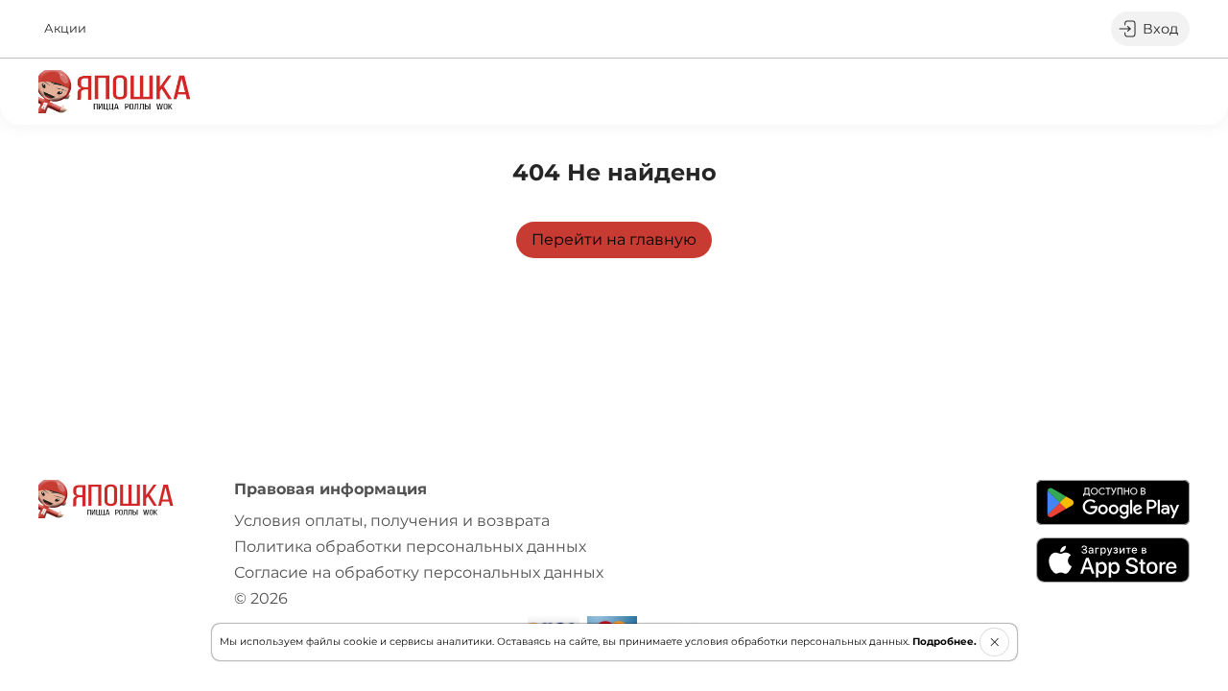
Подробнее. (944, 641)
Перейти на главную (614, 239)
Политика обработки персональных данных (410, 546)
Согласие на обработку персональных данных (418, 572)
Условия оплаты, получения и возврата (392, 521)
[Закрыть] (994, 642)
